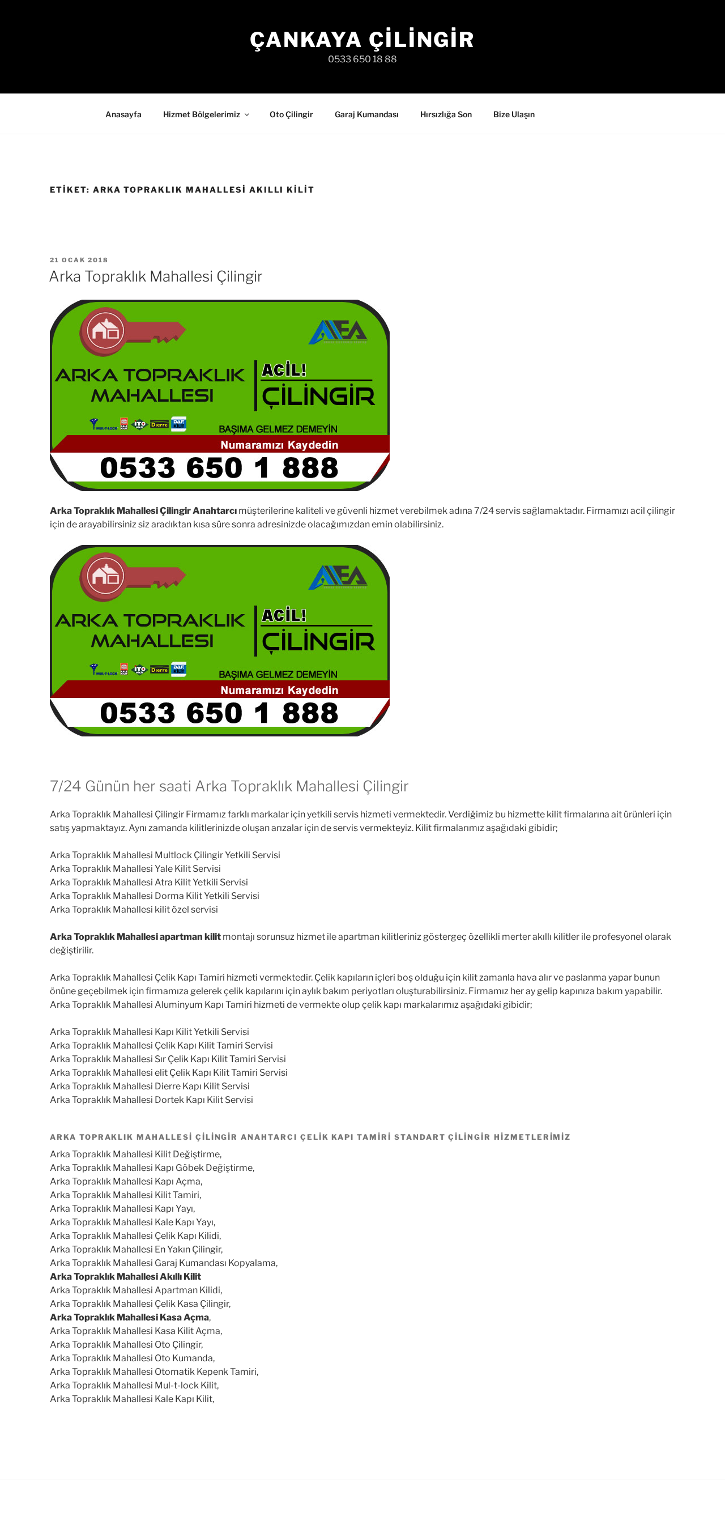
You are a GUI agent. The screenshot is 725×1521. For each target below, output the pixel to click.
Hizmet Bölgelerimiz (201, 114)
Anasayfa (123, 114)
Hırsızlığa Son (446, 114)
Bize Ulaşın (514, 114)
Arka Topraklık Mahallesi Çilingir (156, 276)
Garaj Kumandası (367, 114)
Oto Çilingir (291, 114)
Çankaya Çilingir (362, 39)
